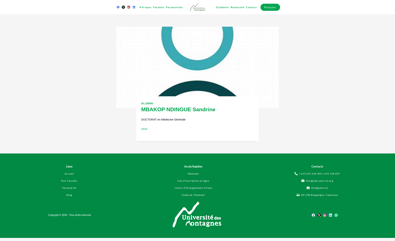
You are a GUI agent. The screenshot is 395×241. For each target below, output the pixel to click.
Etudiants (222, 7)
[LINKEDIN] (133, 7)
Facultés (158, 7)
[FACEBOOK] (118, 7)
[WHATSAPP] (336, 215)
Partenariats (174, 7)
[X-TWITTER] (123, 7)
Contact (251, 7)
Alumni (147, 103)
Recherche (238, 7)
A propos (145, 7)
